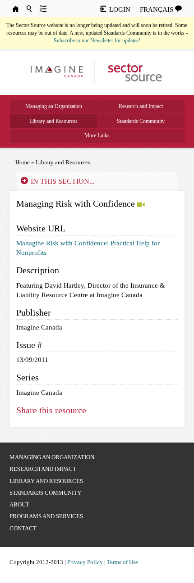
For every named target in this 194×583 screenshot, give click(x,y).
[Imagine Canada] (130, 71)
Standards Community (141, 121)
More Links (97, 135)
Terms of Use (122, 562)
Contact (23, 528)
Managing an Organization (53, 106)
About (19, 504)
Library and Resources (53, 121)
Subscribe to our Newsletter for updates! (97, 40)
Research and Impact (141, 106)
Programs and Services (46, 516)
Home (22, 162)
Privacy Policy (85, 562)
